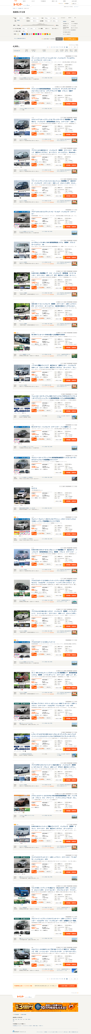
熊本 (21, 1019)
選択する (21, 18)
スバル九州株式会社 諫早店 (24, 415)
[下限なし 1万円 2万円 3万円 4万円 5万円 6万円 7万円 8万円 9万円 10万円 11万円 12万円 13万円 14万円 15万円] (25, 29)
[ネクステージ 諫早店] (74, 142)
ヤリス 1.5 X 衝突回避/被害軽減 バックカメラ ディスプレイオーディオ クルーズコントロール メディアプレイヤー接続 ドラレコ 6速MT (54, 90)
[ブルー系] (25, 34)
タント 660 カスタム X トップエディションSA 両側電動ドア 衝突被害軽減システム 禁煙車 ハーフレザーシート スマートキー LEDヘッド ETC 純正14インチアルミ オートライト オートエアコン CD (54, 674)
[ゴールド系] (49, 34)
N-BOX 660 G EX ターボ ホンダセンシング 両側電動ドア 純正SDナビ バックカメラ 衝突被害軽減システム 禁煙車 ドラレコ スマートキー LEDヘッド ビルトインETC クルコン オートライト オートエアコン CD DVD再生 (54, 551)
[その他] (47, 34)
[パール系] (18, 34)
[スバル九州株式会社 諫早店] (74, 419)
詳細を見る (49, 72)
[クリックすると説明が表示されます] (15, 25)
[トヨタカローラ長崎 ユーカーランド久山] (74, 111)
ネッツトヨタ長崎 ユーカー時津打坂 (25, 477)
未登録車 (72, 21)
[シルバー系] (29, 34)
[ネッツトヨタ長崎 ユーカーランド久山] (74, 80)
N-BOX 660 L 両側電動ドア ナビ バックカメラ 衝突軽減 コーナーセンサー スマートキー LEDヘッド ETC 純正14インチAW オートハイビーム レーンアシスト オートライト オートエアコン (54, 274)
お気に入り (74, 3)
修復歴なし (65, 25)
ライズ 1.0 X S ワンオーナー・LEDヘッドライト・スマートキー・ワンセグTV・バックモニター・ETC (54, 858)
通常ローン (47, 28)
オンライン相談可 (66, 34)
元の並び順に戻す (17, 50)
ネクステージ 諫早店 (23, 139)
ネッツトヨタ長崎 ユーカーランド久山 (26, 77)
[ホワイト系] (20, 34)
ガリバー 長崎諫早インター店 (24, 354)
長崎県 (18, 20)
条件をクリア (59, 38)
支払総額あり (65, 23)
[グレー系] (31, 34)
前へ (72, 47)
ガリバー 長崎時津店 (23, 907)
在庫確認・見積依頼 (70, 73)
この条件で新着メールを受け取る (49, 38)
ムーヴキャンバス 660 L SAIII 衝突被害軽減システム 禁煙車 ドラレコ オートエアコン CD (54, 243)
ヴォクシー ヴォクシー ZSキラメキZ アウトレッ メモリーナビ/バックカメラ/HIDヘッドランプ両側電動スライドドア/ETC (54, 520)
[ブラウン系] (27, 34)
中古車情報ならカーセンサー (17, 1025)
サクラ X (34, 488)
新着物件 (64, 21)
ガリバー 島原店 (22, 600)
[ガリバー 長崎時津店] (74, 910)
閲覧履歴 (66, 3)
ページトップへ (74, 992)
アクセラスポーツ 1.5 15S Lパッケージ (43, 642)
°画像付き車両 (66, 32)
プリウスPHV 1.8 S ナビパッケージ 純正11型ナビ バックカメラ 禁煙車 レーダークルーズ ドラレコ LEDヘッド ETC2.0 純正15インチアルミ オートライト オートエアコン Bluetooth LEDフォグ (54, 766)
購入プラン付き (74, 27)
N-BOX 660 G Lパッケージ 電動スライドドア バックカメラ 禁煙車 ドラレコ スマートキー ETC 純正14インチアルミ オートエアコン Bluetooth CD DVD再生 (54, 828)
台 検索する (71, 39)
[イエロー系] (43, 34)
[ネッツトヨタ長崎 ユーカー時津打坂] (74, 480)
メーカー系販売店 (74, 23)
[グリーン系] (36, 34)
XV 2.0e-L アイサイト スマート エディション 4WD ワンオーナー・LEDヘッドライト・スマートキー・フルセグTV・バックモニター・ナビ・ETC (54, 704)
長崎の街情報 (23, 1014)
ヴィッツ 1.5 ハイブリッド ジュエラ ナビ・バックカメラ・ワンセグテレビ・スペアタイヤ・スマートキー (53, 59)
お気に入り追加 (58, 73)
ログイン (61, 3)
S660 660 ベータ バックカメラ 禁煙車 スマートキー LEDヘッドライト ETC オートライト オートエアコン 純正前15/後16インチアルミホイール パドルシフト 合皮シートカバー (54, 305)
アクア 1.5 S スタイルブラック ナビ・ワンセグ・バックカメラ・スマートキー (54, 213)
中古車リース (41, 1025)
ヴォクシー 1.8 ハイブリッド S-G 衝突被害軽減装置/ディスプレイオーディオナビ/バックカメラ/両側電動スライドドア (54, 458)
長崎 (18, 1019)
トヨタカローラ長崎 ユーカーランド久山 (26, 108)
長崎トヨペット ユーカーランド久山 (25, 723)
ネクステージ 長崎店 (23, 323)
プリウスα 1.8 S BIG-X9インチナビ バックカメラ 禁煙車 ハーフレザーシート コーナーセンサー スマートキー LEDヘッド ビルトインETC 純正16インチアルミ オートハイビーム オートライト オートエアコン (54, 612)
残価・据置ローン (55, 28)
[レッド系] (34, 34)
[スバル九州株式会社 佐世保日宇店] (74, 757)
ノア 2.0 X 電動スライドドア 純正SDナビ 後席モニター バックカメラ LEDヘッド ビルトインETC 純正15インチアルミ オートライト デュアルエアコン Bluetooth (54, 367)
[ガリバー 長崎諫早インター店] (74, 357)
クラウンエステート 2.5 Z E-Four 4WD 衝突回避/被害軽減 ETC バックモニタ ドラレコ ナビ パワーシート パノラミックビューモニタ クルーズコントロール (54, 797)
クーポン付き (73, 25)
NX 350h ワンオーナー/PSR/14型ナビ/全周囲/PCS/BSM (48, 334)
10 (64, 47)
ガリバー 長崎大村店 (23, 969)
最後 (67, 47)
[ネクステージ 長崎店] (74, 296)
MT (75, 17)
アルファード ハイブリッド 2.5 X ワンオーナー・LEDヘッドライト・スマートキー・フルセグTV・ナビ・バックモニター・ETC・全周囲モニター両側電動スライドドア (54, 920)
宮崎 (26, 1019)
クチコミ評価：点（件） (47, 77)
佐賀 (16, 1019)
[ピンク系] (40, 34)
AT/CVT (69, 17)
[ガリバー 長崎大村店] (74, 972)
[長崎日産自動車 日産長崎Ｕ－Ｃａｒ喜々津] (74, 511)
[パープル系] (38, 34)
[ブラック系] (22, 34)
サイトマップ (76, 6)
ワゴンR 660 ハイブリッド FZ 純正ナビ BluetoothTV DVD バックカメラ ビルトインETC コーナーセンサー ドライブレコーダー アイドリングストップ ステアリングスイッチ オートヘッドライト (54, 889)
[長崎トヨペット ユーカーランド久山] (74, 726)
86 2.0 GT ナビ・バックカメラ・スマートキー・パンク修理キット (51, 427)
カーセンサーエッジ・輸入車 (27, 1025)
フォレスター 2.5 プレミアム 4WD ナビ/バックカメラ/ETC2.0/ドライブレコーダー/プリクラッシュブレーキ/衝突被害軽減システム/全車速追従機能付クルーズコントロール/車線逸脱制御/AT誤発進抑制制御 (54, 397)
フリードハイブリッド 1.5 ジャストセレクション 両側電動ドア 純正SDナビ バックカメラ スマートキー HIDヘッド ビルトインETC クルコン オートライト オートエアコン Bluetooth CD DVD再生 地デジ (54, 182)
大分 (23, 1019)
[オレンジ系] (45, 34)
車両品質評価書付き (66, 28)
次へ (75, 47)
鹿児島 (29, 1019)
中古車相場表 (16, 1014)
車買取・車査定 (35, 1025)
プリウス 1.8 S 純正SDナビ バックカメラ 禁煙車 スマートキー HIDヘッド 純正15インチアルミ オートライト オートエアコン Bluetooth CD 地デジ (54, 151)
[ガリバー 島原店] (74, 603)
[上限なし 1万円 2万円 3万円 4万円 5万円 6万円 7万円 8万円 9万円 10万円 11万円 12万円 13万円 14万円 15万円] (33, 29)
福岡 (13, 1019)
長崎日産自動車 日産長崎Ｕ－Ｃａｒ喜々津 (27, 508)
